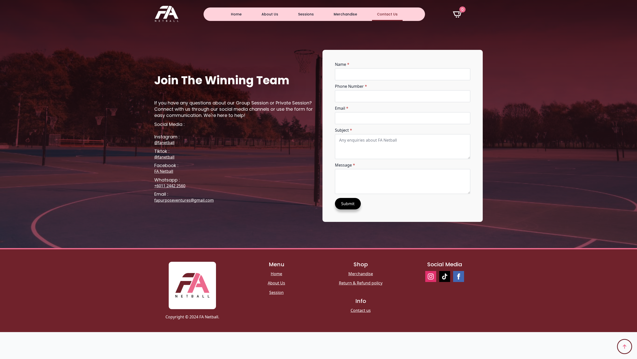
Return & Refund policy (360, 283)
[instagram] (430, 276)
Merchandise (345, 14)
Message (345, 165)
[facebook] (458, 276)
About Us (270, 14)
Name (342, 64)
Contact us (361, 310)
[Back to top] (624, 346)
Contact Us (387, 14)
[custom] (444, 276)
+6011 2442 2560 (169, 185)
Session (276, 292)
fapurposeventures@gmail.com (184, 200)
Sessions (306, 14)
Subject (343, 130)
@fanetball (164, 142)
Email (341, 108)
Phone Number (351, 86)
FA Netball (163, 171)
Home (236, 14)
